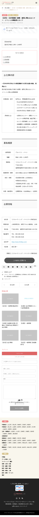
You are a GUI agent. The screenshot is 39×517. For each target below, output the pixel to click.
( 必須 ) (6, 368)
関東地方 (4, 447)
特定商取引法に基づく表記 (25, 504)
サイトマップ (23, 506)
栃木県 (24, 447)
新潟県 (29, 427)
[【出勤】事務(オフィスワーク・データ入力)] (11, 285)
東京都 (19, 447)
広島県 (24, 424)
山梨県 (14, 427)
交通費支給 (18, 274)
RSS (22, 498)
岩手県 (19, 440)
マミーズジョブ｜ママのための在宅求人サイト (15, 512)
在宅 (29, 274)
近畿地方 (4, 442)
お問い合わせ (15, 506)
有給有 (32, 274)
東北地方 (4, 440)
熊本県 (32, 431)
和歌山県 (24, 442)
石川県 (33, 427)
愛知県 (24, 427)
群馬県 (35, 447)
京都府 (14, 442)
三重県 (9, 442)
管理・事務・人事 (13, 15)
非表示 (21, 52)
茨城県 (5, 449)
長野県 (10, 429)
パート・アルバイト (9, 274)
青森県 (33, 440)
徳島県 (9, 438)
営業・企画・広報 (6, 463)
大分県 (18, 431)
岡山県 (14, 424)
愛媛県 (14, 438)
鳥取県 (29, 424)
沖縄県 (27, 431)
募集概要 (6, 59)
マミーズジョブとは (9, 501)
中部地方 (4, 427)
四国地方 (4, 438)
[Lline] (17, 266)
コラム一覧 (31, 501)
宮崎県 (22, 431)
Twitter (19, 498)
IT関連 (3, 457)
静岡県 (14, 429)
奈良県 (35, 442)
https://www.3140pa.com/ (19, 242)
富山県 (9, 427)
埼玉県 (14, 447)
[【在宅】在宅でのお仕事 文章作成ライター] (28, 285)
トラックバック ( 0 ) (19, 356)
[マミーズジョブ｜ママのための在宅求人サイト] (8, 2)
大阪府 (30, 442)
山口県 (9, 424)
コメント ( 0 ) (19, 353)
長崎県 (10, 433)
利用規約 (15, 504)
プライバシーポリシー (21, 501)
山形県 (14, 440)
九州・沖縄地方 (6, 431)
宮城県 (9, 440)
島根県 (19, 424)
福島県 (24, 440)
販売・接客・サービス (7, 473)
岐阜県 (19, 427)
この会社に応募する (19, 260)
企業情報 (6, 62)
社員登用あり (15, 276)
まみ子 (10, 272)
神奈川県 (29, 447)
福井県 (5, 429)
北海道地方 (5, 436)
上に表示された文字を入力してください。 (19, 402)
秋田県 (29, 440)
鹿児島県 (15, 433)
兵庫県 (19, 442)
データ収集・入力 (6, 459)
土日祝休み (24, 274)
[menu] (36, 3)
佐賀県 (13, 431)
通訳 (3, 475)
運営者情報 (8, 504)
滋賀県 (5, 445)
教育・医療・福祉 (6, 468)
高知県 (24, 438)
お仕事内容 (7, 57)
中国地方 (4, 424)
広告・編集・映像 (6, 466)
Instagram (16, 498)
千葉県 (9, 447)
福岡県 (4, 15)
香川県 (19, 438)
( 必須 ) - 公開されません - (11, 373)
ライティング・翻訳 (7, 461)
